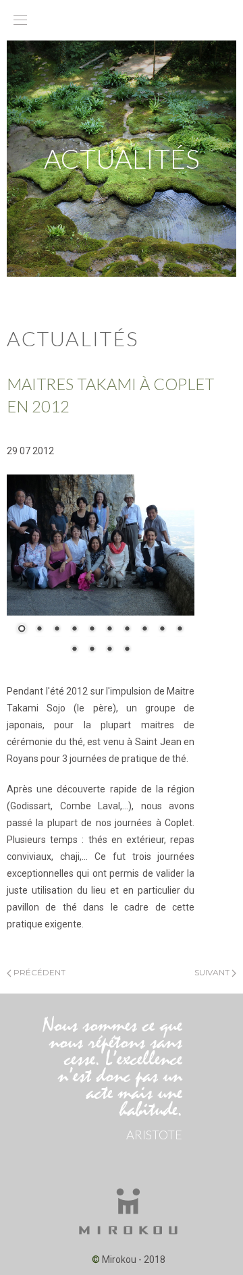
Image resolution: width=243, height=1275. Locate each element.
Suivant (213, 972)
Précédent (38, 972)
